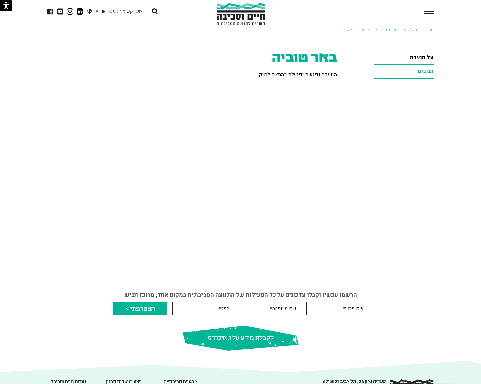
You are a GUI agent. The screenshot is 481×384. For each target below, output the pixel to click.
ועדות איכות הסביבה (389, 30)
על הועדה (422, 57)
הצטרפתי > (140, 309)
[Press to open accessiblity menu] (6, 5)
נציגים (426, 71)
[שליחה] (154, 11)
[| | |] (429, 12)
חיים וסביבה (423, 30)
